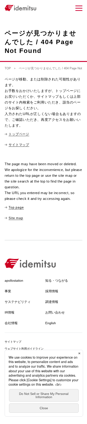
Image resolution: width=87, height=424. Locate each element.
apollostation (14, 280)
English (50, 323)
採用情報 (51, 291)
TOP (8, 68)
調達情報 (51, 302)
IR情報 (9, 312)
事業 (8, 291)
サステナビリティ (18, 302)
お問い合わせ (55, 312)
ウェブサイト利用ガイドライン (24, 348)
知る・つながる (56, 280)
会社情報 (11, 323)
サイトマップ (13, 341)
